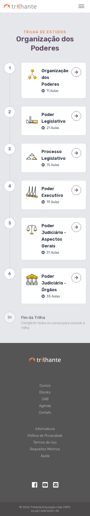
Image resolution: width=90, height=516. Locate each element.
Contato (45, 413)
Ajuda (45, 456)
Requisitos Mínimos (45, 449)
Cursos (45, 386)
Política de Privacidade (45, 436)
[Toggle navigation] (81, 6)
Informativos (45, 429)
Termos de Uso (45, 442)
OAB (45, 399)
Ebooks (45, 392)
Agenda (45, 406)
